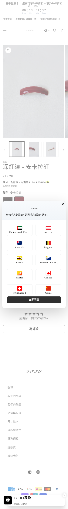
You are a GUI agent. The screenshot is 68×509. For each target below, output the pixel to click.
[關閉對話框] (63, 204)
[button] (19, 230)
